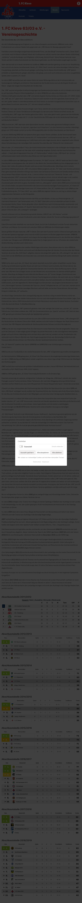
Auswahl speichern (27, 452)
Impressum (45, 462)
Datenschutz (37, 462)
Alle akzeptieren (43, 452)
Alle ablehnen (57, 452)
